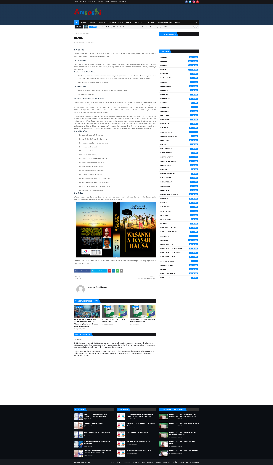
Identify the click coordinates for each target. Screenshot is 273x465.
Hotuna (177, 140)
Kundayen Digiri (177, 174)
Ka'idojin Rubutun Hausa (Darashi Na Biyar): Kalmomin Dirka (182, 433)
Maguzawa (177, 186)
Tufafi (177, 223)
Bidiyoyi (177, 90)
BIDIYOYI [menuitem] (129, 22)
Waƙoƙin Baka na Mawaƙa (177, 253)
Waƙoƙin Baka (177, 244)
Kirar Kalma (177, 165)
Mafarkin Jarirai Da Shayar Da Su (138, 441)
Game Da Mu (92, 2)
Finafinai (177, 115)
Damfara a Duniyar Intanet (93, 423)
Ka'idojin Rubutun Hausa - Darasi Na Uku (183, 451)
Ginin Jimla (177, 124)
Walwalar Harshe (177, 228)
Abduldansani (80, 43)
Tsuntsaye (177, 219)
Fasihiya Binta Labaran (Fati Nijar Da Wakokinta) (97, 443)
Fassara (177, 111)
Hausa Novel (177, 132)
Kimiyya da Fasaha (177, 161)
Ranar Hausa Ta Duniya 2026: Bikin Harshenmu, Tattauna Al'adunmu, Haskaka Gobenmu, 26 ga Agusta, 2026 (132, 27)
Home (76, 2)
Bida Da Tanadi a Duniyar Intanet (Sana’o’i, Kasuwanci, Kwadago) (96, 415)
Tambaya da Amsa (178, 462)
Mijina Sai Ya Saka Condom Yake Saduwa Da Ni (141, 424)
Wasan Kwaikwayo (177, 232)
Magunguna (177, 182)
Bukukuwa (177, 99)
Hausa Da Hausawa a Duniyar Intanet (97, 432)
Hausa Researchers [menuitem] (164, 22)
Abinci (177, 57)
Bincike (177, 94)
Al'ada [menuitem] (83, 22)
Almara (177, 74)
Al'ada (177, 70)
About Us (83, 2)
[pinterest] (197, 1)
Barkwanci (177, 86)
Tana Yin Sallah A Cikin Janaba (137, 432)
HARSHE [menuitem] (102, 22)
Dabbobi (177, 107)
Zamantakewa (177, 265)
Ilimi (177, 144)
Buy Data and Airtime (192, 462)
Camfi (177, 103)
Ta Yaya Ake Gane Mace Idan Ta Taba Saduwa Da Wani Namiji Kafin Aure (140, 415)
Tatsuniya (177, 207)
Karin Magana (177, 157)
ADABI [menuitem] (92, 22)
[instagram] (193, 1)
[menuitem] (76, 22)
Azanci (177, 82)
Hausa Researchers (177, 136)
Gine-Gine (177, 119)
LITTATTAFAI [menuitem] (149, 22)
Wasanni (81, 33)
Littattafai (177, 178)
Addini (177, 65)
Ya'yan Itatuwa (177, 261)
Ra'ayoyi (177, 190)
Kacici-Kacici (177, 153)
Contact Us (122, 2)
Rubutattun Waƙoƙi (177, 194)
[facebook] (186, 1)
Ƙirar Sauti (177, 278)
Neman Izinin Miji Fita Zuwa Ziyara (139, 451)
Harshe (177, 128)
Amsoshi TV (177, 78)
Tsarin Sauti (177, 211)
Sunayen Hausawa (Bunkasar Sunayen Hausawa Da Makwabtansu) (97, 452)
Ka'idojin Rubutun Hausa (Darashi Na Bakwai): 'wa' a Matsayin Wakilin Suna (182, 415)
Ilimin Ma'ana (177, 149)
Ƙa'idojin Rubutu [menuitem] (116, 22)
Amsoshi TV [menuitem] (179, 22)
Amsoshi (87, 462)
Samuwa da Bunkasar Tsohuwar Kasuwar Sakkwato (142, 320)
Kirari (177, 169)
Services (100, 2)
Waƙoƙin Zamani (177, 257)
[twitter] (190, 1)
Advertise (114, 2)
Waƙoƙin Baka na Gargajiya (177, 248)
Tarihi (177, 203)
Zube (177, 269)
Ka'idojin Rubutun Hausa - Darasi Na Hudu (182, 443)
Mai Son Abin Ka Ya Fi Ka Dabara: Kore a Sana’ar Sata (114, 320)
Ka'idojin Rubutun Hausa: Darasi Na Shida (184, 423)
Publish (107, 2)
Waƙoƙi (177, 240)
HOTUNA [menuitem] (138, 22)
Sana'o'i (177, 199)
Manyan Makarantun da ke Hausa (151, 462)
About (118, 462)
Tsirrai (177, 215)
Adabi (177, 61)
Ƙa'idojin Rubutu (177, 273)
